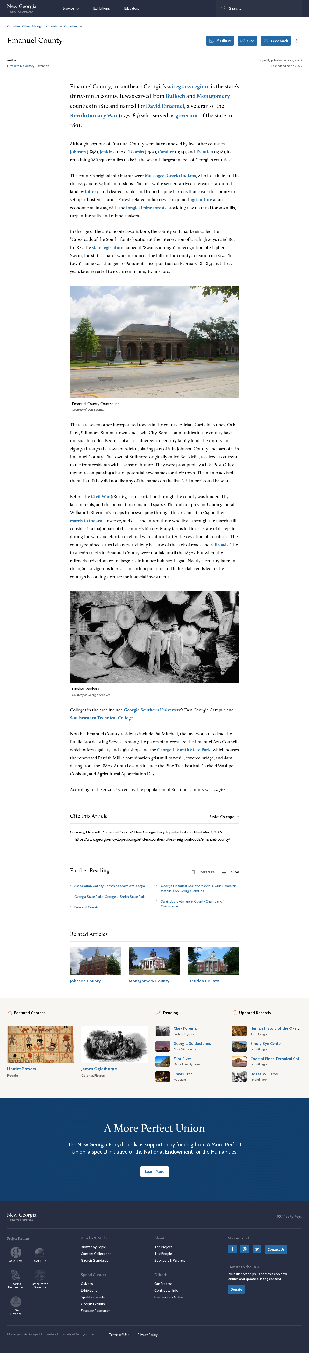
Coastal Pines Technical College (278, 1058)
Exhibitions (101, 8)
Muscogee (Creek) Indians (170, 176)
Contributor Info (166, 1290)
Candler (166, 152)
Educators (131, 8)
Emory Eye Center (266, 1043)
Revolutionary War (94, 116)
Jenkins (107, 152)
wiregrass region (187, 87)
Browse (69, 8)
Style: (222, 816)
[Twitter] (257, 1249)
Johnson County (85, 981)
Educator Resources (95, 1310)
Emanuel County (86, 907)
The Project (163, 1247)
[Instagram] (244, 1249)
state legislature (107, 248)
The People (163, 1254)
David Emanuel (165, 106)
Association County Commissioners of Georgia (109, 886)
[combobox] (259, 8)
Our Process (163, 1283)
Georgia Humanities (15, 1285)
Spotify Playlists (93, 1297)
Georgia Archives (99, 695)
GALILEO (40, 1261)
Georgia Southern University (152, 710)
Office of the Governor (40, 1285)
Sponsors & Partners (169, 1260)
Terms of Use (119, 1335)
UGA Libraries (15, 1312)
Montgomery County (149, 981)
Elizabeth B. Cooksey (20, 66)
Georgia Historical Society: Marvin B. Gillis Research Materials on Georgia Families (198, 888)
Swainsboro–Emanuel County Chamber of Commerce (192, 903)
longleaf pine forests (146, 208)
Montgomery (213, 96)
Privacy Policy (148, 1335)
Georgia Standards (94, 1260)
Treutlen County (203, 981)
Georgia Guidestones (192, 1043)
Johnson (78, 152)
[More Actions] (297, 41)
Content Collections (96, 1254)
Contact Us (276, 1249)
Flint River (182, 1058)
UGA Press (15, 1261)
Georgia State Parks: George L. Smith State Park (109, 896)
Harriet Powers (21, 1068)
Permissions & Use (168, 1297)
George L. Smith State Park (184, 750)
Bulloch (175, 96)
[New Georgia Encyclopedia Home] (22, 8)
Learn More (154, 1171)
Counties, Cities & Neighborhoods (32, 26)
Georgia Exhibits (93, 1304)
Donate (236, 1289)
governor (187, 116)
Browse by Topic (93, 1247)
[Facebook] (232, 1249)
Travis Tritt (183, 1073)
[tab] (203, 872)
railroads (219, 545)
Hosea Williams (264, 1073)
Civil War (100, 497)
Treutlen (204, 152)
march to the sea (86, 521)
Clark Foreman (186, 1028)
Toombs (136, 152)
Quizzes (87, 1283)
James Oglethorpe (99, 1068)
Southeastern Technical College (101, 718)
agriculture (201, 200)
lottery (92, 192)
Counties (71, 26)
